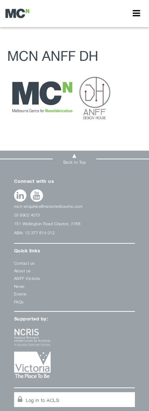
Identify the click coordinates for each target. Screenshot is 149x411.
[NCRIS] (74, 340)
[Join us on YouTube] (36, 195)
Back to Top (74, 162)
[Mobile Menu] (136, 13)
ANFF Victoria (27, 278)
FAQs (19, 301)
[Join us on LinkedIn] (20, 195)
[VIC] (74, 367)
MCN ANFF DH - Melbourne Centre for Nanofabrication (17, 13)
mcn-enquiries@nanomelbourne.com (48, 206)
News (19, 286)
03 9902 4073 (27, 215)
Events (20, 294)
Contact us (24, 263)
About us (22, 270)
